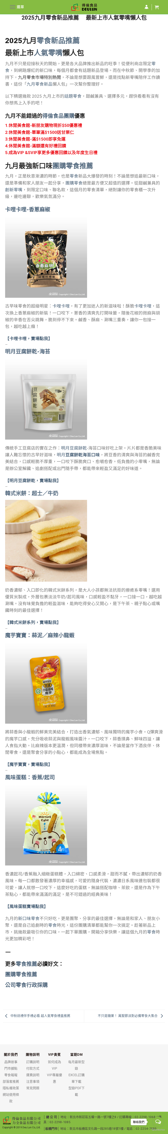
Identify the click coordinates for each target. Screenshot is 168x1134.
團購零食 (74, 183)
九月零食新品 (39, 84)
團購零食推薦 (72, 166)
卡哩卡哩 (61, 306)
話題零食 (73, 96)
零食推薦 (26, 964)
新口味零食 (29, 918)
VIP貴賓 (54, 1055)
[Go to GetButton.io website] (158, 1129)
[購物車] (157, 7)
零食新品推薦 (58, 40)
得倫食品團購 (58, 116)
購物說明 (33, 1055)
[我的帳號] (146, 7)
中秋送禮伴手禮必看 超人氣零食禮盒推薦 (40, 1016)
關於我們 (11, 1055)
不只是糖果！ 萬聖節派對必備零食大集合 (128, 1016)
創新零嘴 (13, 189)
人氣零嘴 (48, 53)
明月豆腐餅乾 (74, 448)
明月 (78, 454)
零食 (74, 176)
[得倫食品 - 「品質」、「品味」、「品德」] (84, 7)
